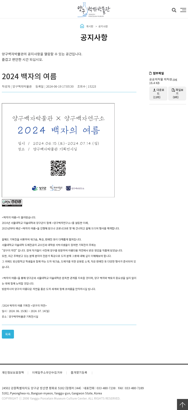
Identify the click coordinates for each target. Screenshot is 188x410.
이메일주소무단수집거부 (47, 372)
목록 (8, 334)
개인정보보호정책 (13, 372)
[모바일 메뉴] (183, 10)
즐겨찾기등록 (79, 372)
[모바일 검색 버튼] (174, 9)
